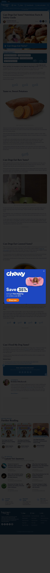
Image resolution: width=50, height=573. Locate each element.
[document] (25, 286)
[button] (44, 271)
